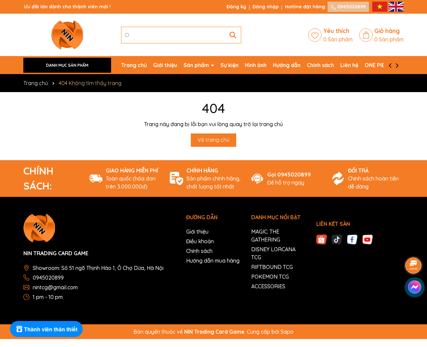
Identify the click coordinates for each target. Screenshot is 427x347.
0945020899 (351, 7)
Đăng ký (236, 7)
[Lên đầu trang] (413, 307)
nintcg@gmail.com (55, 287)
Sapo (287, 331)
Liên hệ (349, 65)
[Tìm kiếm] (233, 35)
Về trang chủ (213, 139)
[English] (396, 6)
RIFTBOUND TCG (272, 267)
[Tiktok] (337, 239)
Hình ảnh (256, 65)
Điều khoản (200, 241)
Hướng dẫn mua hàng (213, 260)
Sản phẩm (196, 65)
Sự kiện (230, 65)
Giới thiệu (165, 65)
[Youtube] (367, 239)
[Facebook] (352, 239)
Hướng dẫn (287, 65)
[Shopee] (321, 239)
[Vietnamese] (380, 6)
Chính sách (320, 65)
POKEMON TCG (270, 276)
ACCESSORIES (268, 286)
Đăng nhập (266, 7)
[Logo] (67, 34)
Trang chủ (134, 65)
